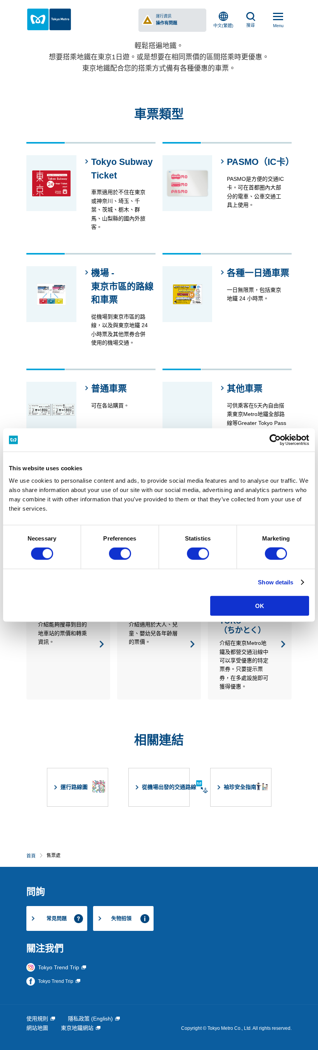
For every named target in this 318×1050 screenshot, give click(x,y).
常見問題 (57, 918)
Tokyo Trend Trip (58, 967)
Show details (275, 582)
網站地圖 (37, 1028)
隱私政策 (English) (90, 1018)
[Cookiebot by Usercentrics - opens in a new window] (275, 440)
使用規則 (37, 1018)
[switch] (120, 554)
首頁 (31, 856)
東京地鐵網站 (77, 1028)
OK (259, 605)
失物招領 (121, 918)
